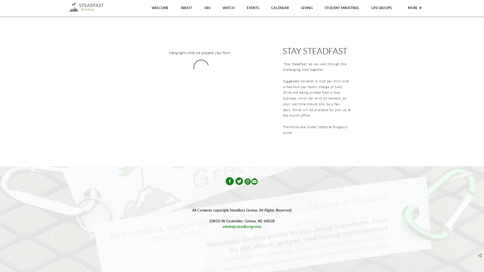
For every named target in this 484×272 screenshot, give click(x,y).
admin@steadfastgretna (242, 227)
